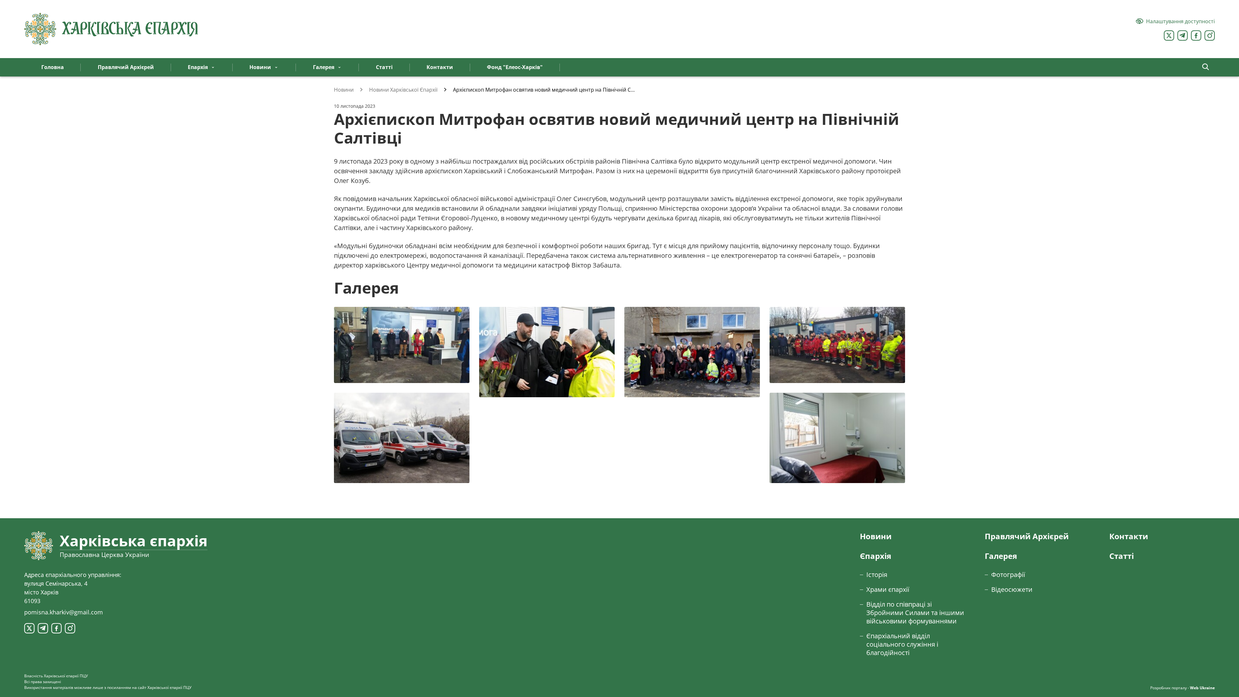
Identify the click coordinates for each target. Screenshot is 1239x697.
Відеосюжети (1011, 589)
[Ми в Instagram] (1209, 35)
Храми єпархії (887, 589)
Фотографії (1008, 574)
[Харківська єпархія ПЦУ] (111, 29)
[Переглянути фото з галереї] (401, 345)
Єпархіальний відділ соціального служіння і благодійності (902, 644)
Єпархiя (875, 556)
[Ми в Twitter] (1169, 35)
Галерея (1001, 556)
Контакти (1128, 536)
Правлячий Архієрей (1027, 536)
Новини (875, 536)
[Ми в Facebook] (1196, 35)
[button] (1205, 67)
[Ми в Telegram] (1182, 35)
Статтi (1121, 556)
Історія (876, 574)
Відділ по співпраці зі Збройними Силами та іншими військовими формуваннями (915, 612)
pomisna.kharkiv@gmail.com (63, 612)
